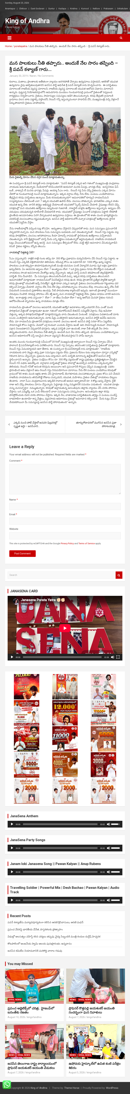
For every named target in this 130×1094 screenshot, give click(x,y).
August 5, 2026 (77, 1072)
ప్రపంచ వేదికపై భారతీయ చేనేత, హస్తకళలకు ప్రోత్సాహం (35, 929)
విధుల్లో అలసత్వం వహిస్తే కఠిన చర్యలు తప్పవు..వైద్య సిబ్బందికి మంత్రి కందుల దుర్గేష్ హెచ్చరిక (54, 936)
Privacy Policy (67, 543)
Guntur (51, 8)
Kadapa (62, 8)
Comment (15, 460)
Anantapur (10, 8)
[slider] (60, 824)
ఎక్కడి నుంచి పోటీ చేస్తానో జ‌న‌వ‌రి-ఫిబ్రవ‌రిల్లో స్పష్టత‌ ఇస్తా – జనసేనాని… (35, 424)
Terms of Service (87, 543)
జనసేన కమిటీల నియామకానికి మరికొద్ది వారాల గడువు (35, 950)
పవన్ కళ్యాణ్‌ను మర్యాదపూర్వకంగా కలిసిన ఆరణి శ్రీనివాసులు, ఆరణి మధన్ (45, 922)
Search (119, 575)
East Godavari (37, 8)
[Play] (12, 657)
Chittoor (23, 8)
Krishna (73, 8)
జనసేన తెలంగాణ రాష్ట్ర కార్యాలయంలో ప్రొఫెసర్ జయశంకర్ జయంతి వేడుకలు (32, 1066)
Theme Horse (71, 1087)
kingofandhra (34, 1017)
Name (13, 499)
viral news (15, 1000)
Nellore (96, 8)
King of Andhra (27, 21)
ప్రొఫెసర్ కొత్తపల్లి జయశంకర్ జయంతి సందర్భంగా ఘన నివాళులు (92, 1010)
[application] (65, 628)
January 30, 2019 (18, 75)
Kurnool (85, 8)
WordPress (112, 1087)
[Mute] (112, 657)
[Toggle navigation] (9, 38)
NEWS (73, 1000)
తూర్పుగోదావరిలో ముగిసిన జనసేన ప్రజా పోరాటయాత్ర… (96, 424)
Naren (33, 75)
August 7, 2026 (77, 1017)
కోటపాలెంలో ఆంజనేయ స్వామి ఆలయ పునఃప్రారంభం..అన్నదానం (40, 943)
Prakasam (108, 8)
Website (13, 528)
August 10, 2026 (16, 1017)
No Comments (46, 75)
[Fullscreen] (118, 657)
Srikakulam (122, 8)
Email (13, 514)
